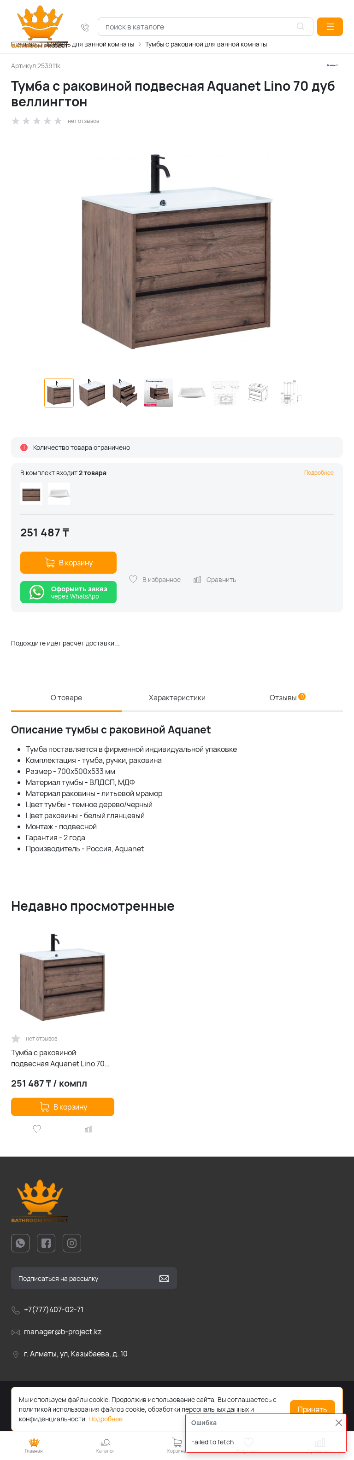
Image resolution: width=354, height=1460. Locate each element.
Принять (312, 1409)
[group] (177, 252)
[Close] (338, 1422)
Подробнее (319, 473)
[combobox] (205, 26)
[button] (330, 26)
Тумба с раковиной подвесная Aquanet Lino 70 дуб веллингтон (58, 1058)
